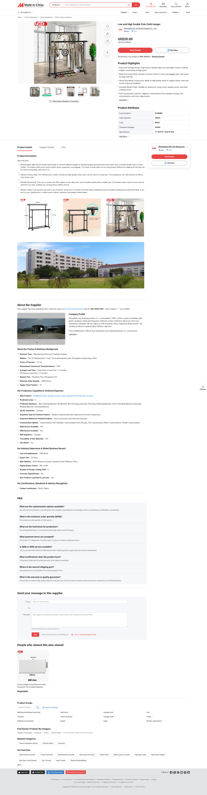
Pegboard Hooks (40, 396)
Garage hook (108, 712)
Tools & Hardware (30, 17)
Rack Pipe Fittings (158, 754)
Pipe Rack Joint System (28, 760)
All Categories (25, 12)
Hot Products (55, 779)
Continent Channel (131, 779)
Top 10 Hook (46, 760)
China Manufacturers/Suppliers (84, 779)
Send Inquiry (135, 50)
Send (35, 634)
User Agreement (116, 787)
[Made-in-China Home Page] (30, 4)
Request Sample (158, 56)
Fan (148, 712)
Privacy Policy (140, 787)
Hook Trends (60, 760)
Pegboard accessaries (25, 721)
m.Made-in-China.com (109, 782)
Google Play (38, 772)
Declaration (128, 787)
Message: (26, 614)
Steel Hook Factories (87, 754)
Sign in (187, 6)
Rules (188, 12)
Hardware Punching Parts (76, 396)
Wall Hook (64, 712)
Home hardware (66, 716)
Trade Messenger (55, 772)
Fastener (20, 716)
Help (147, 12)
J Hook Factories (46, 754)
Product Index (144, 779)
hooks (149, 716)
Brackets (61, 743)
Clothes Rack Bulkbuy (78, 760)
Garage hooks (109, 716)
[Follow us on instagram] (178, 772)
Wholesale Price (117, 779)
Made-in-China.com (93, 782)
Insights (154, 779)
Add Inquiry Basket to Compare (65, 101)
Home (19, 17)
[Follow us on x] (174, 772)
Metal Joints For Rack (122, 754)
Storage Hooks (54, 396)
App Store (23, 772)
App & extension (161, 12)
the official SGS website (74, 309)
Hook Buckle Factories (66, 754)
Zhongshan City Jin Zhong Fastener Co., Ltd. (140, 28)
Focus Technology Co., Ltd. (87, 787)
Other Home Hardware (63, 17)
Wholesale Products (103, 779)
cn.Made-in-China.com (126, 782)
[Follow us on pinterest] (185, 772)
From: (28, 602)
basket (62, 721)
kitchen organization (154, 721)
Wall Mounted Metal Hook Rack (28, 712)
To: (29, 608)
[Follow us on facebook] (171, 772)
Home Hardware (46, 17)
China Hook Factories (27, 754)
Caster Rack (104, 754)
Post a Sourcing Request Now (83, 634)
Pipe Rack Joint (140, 754)
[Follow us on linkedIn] (188, 772)
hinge (106, 721)
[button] (129, 5)
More (19, 765)
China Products (67, 779)
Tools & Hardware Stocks (28, 743)
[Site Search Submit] (136, 4)
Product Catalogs (51, 707)
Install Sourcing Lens (77, 772)
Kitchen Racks (48, 743)
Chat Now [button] (174, 50)
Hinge (63, 396)
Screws (90, 396)
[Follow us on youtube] (181, 772)
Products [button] (56, 4)
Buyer (135, 12)
